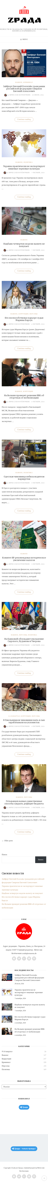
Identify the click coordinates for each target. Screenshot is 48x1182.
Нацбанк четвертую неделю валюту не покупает (24, 245)
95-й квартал (14, 716)
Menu (25, 39)
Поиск (4, 854)
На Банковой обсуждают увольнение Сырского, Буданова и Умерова (24, 640)
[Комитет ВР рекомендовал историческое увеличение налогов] (24, 548)
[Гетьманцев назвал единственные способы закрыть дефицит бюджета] (24, 791)
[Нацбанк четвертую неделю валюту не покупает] (24, 234)
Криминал (28, 82)
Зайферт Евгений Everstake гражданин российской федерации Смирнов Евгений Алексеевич (24, 88)
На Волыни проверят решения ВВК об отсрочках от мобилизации (24, 396)
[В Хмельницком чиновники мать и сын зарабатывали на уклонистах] (24, 710)
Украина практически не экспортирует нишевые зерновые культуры (24, 167)
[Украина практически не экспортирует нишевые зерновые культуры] (24, 156)
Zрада (25, 1107)
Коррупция (24, 314)
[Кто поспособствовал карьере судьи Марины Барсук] (24, 308)
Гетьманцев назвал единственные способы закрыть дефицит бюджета (24, 802)
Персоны (33, 314)
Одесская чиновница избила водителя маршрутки (24, 477)
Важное (18, 82)
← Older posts (7, 840)
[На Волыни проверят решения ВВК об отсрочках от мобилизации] (24, 385)
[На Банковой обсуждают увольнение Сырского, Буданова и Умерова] (24, 629)
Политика (28, 162)
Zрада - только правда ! (25, 1149)
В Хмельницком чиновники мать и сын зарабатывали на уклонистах (24, 721)
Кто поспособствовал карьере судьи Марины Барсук (24, 319)
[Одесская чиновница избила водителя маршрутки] (24, 467)
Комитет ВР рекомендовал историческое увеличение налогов (24, 558)
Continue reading (25, 120)
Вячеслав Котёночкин (18, 95)
